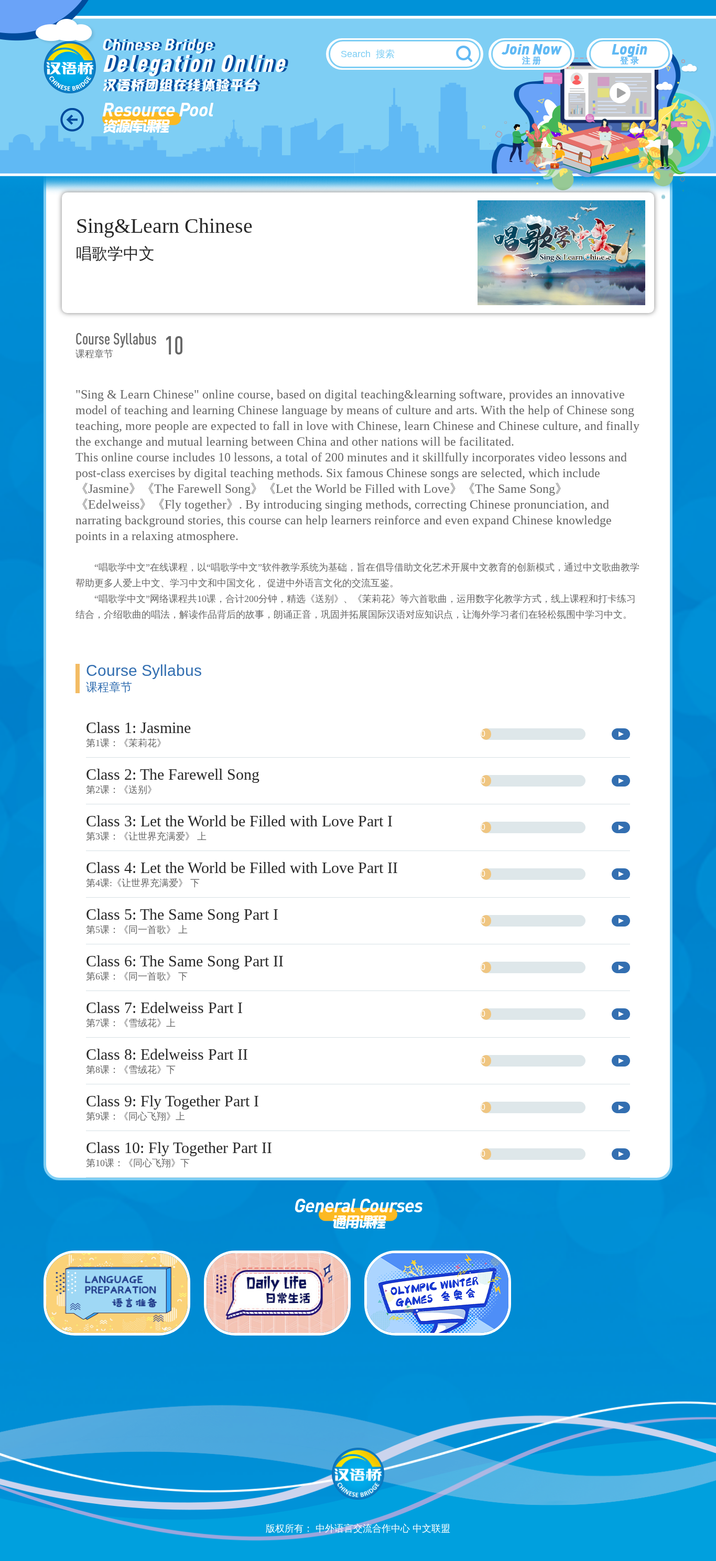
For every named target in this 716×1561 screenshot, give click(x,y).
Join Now (531, 52)
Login (629, 52)
